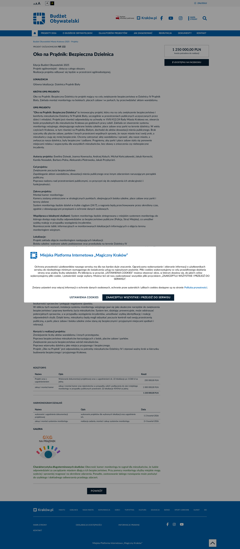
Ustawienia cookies (84, 297)
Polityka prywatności (195, 287)
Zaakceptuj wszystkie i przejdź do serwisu (138, 297)
